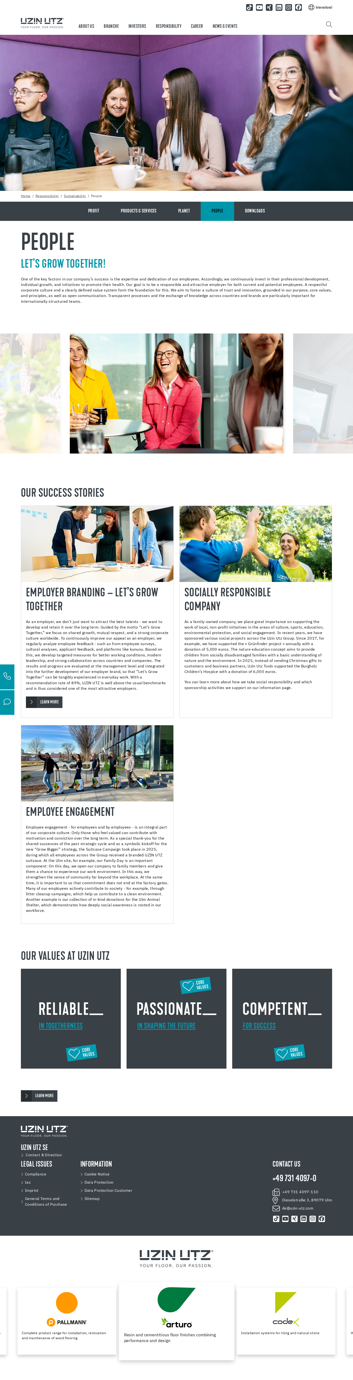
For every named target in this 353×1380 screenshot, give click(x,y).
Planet (184, 211)
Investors (137, 26)
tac (28, 1183)
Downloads (255, 211)
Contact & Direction (44, 1155)
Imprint (32, 1191)
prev (38, 393)
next (314, 393)
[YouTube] (259, 7)
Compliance (35, 1174)
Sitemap (92, 1199)
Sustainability (75, 196)
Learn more (44, 1096)
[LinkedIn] (279, 7)
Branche (111, 26)
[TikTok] (250, 7)
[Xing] (269, 7)
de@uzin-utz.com (297, 1209)
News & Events (225, 26)
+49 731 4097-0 (294, 1179)
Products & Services (139, 211)
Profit (93, 211)
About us (86, 26)
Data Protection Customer (109, 1191)
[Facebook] (298, 7)
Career (197, 26)
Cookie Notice (97, 1174)
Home (25, 196)
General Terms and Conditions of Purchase (46, 1202)
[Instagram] (289, 7)
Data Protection (99, 1183)
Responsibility (169, 26)
